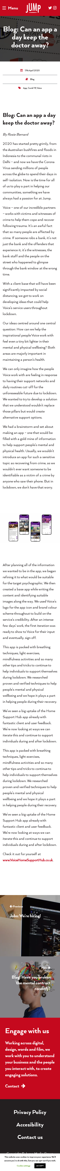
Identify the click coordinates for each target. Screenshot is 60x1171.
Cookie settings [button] (23, 1166)
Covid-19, (32, 88)
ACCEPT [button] (40, 1166)
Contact (12, 1086)
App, (25, 88)
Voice (39, 88)
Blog (32, 79)
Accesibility (30, 1125)
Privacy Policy (30, 1112)
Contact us (30, 1137)
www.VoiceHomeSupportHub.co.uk (28, 860)
